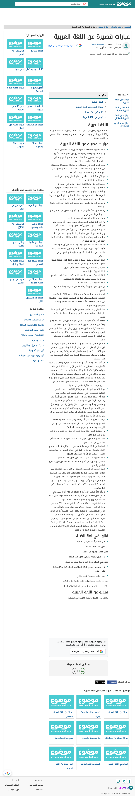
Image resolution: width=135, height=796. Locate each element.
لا (74, 671)
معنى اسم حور (37, 315)
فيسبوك (113, 682)
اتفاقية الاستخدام (12, 785)
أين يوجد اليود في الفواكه (31, 356)
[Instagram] (118, 781)
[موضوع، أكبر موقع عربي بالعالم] (124, 4)
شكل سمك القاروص (34, 330)
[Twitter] (124, 781)
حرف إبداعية (38, 361)
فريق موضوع (13, 790)
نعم (82, 671)
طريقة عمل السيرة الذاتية (32, 325)
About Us (39, 790)
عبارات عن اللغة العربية (122, 101)
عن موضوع (39, 780)
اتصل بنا (15, 780)
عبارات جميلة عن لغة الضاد (121, 124)
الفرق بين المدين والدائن (32, 335)
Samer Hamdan (97, 44)
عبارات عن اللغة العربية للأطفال (122, 116)
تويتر (103, 682)
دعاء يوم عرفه (37, 340)
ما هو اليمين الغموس (34, 320)
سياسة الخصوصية (36, 785)
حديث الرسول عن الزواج (33, 345)
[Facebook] (129, 781)
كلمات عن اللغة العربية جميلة (122, 108)
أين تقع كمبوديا (36, 350)
